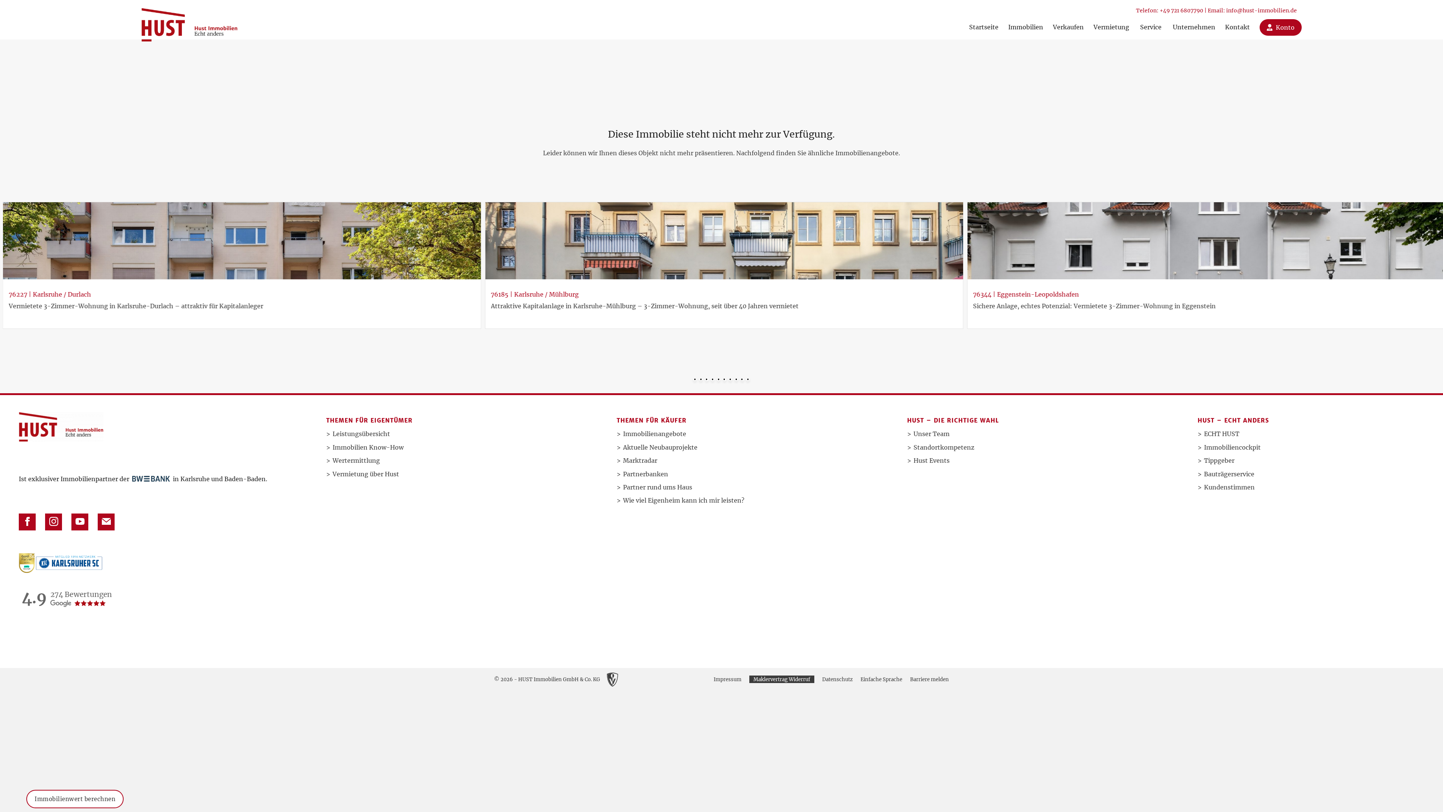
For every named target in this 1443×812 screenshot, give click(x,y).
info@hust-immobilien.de (1261, 10)
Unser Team (932, 434)
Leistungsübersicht (361, 434)
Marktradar (640, 460)
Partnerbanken (645, 474)
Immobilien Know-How (368, 447)
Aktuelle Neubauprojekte (660, 447)
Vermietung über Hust (366, 474)
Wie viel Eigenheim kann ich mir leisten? (683, 500)
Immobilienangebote (654, 434)
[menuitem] (983, 19)
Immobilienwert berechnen (75, 799)
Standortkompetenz (944, 447)
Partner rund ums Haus (657, 487)
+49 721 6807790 (1181, 10)
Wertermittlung (356, 460)
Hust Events (932, 460)
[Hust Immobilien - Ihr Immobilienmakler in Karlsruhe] (189, 22)
